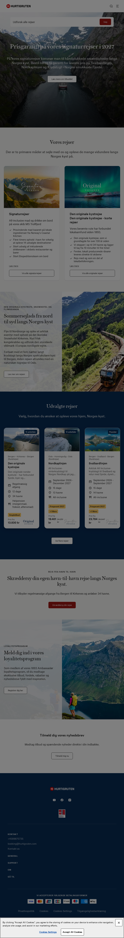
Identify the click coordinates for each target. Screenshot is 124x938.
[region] (62, 928)
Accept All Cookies (72, 932)
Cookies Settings (48, 932)
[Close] (118, 922)
